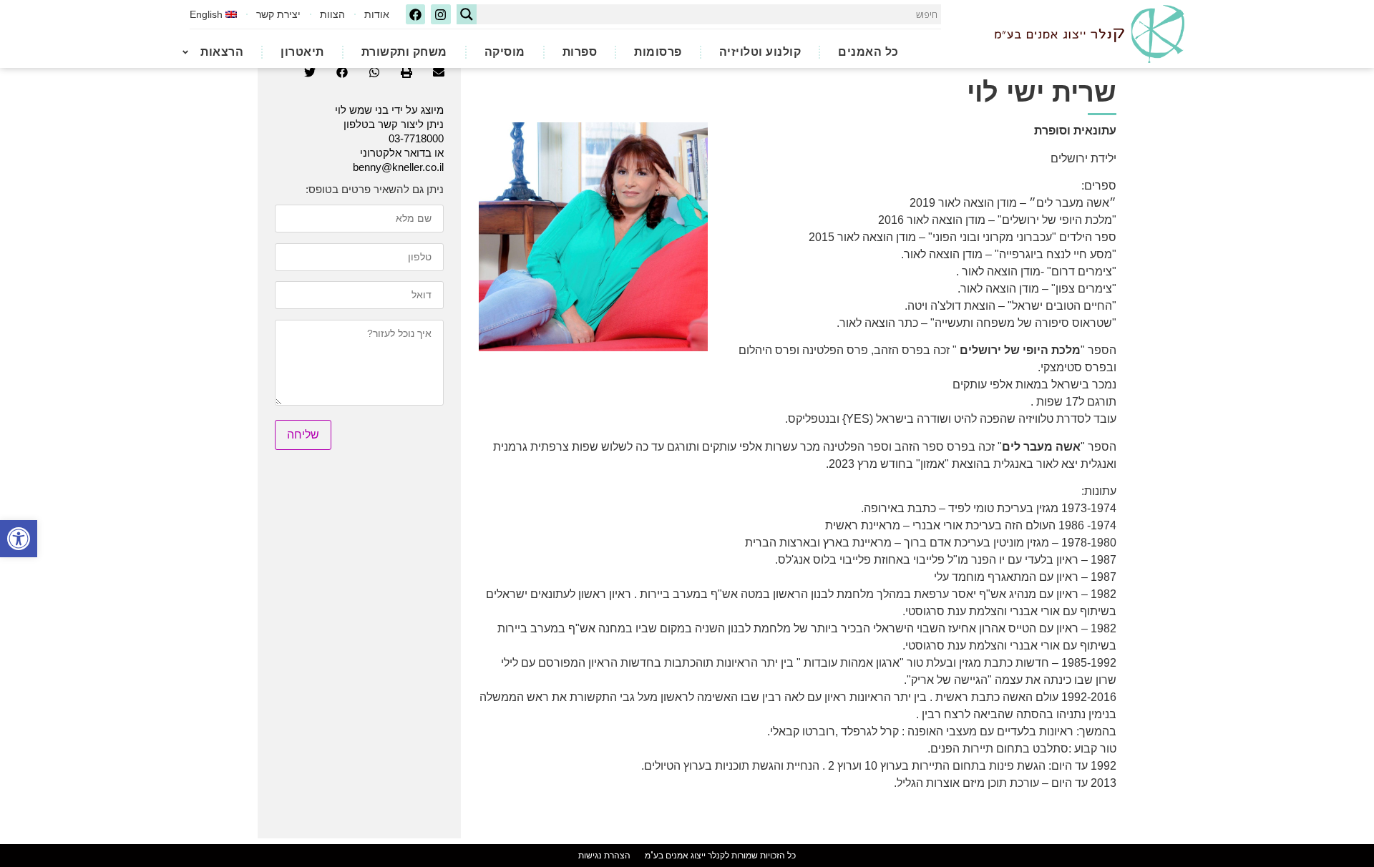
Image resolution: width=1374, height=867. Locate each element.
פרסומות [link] (658, 52)
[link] (18, 538)
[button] (438, 73)
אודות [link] (376, 14)
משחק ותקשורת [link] (404, 52)
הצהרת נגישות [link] (604, 856)
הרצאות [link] (221, 52)
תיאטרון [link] (302, 52)
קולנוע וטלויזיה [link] (760, 52)
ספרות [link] (580, 52)
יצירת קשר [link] (278, 14)
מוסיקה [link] (504, 52)
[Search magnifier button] (467, 14)
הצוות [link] (332, 14)
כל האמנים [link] (868, 52)
